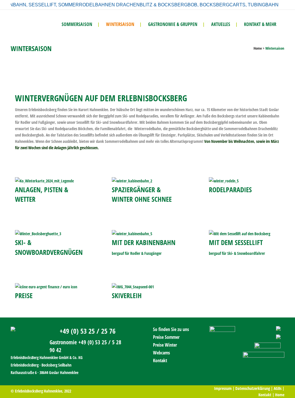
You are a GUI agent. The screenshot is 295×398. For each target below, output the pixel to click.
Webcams (161, 353)
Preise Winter (165, 345)
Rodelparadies (230, 189)
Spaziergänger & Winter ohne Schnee (142, 194)
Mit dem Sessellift (236, 242)
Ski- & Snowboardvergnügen (49, 247)
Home (258, 48)
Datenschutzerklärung (252, 388)
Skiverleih (127, 295)
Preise (24, 295)
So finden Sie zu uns (171, 329)
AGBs (277, 388)
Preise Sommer (166, 337)
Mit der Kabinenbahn (143, 242)
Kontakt (160, 360)
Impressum (223, 388)
